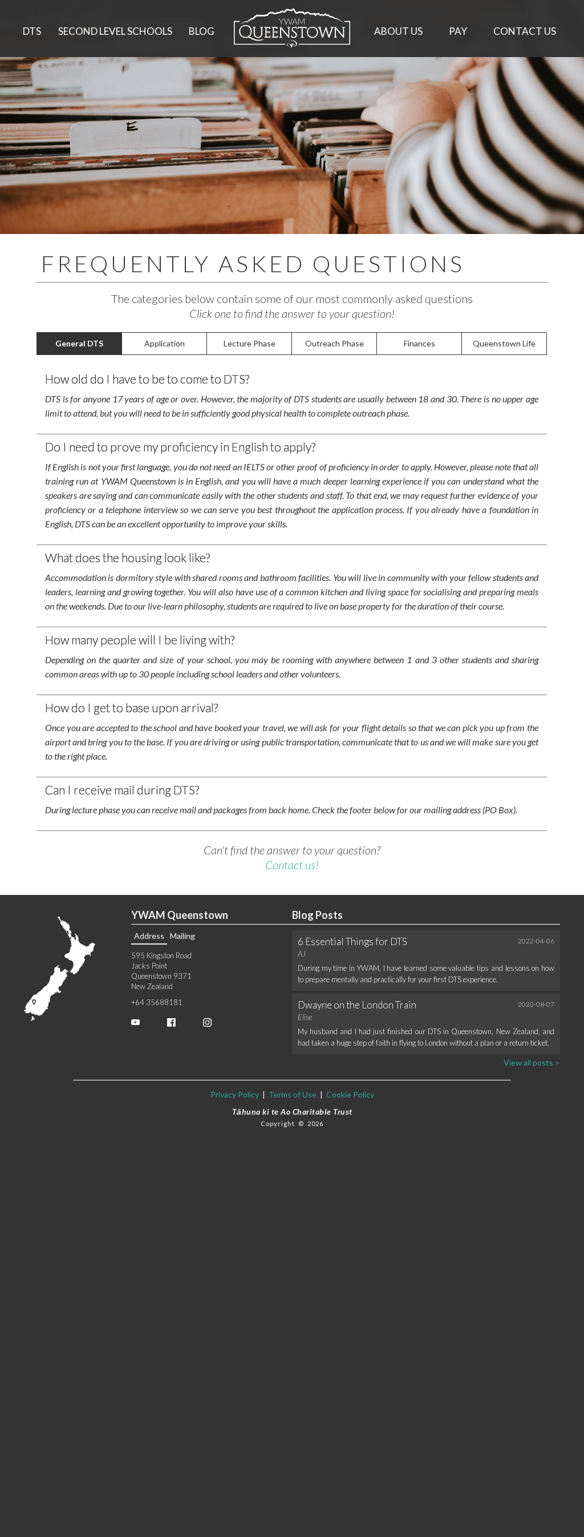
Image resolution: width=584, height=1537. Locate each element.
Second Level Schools (115, 31)
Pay (458, 31)
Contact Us (524, 31)
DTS (32, 31)
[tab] (79, 343)
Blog (201, 31)
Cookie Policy (349, 1094)
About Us (398, 31)
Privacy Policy (234, 1094)
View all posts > (532, 1062)
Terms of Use (293, 1094)
